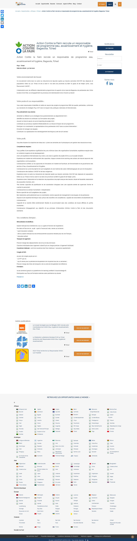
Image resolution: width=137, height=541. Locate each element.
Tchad (38, 11)
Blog (74, 3)
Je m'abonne (109, 48)
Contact (79, 3)
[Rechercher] (115, 4)
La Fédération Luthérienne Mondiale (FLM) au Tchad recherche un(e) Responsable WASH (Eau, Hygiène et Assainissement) (49, 339)
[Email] (2, 23)
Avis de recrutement (83, 328)
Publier (102, 4)
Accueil (38, 3)
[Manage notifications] (132, 536)
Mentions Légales (86, 537)
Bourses (52, 3)
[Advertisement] (68, 27)
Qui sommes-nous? (32, 537)
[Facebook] (2, 11)
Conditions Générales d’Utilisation (68, 537)
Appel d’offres (67, 3)
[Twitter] (2, 15)
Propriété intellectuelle (48, 537)
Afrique (33, 11)
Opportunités (45, 3)
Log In (110, 4)
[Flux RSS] (120, 4)
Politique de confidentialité (102, 537)
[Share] (2, 26)
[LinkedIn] (2, 19)
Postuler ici (20, 277)
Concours (59, 3)
